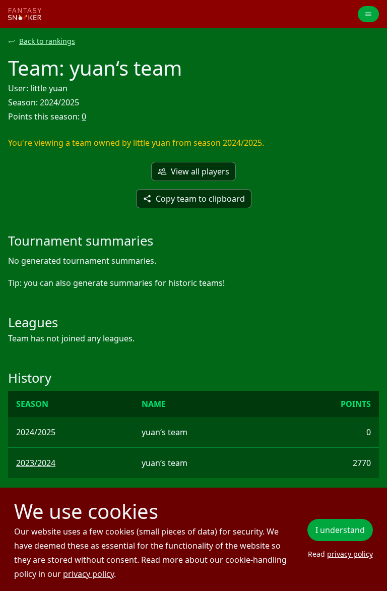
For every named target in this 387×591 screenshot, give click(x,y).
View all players (200, 171)
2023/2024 (35, 462)
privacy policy (88, 573)
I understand (340, 530)
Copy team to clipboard (200, 198)
